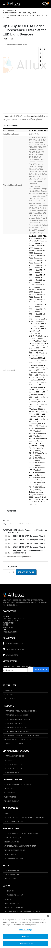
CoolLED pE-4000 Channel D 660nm (37, 306)
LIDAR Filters (9, 813)
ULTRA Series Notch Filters (14, 723)
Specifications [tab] (12, 125)
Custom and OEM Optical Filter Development (22, 736)
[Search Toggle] (44, 3)
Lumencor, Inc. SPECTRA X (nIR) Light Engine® (38, 336)
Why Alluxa (9, 690)
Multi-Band (29, 524)
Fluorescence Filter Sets (17, 524)
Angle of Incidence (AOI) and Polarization (21, 834)
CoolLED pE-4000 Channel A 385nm (37, 248)
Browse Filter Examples (13, 744)
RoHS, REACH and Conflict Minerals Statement (22, 911)
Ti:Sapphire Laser (36, 492)
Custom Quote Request (13, 895)
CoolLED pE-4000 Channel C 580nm (37, 292)
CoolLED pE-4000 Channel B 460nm (37, 262)
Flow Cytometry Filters (13, 821)
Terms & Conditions (12, 903)
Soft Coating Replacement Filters (17, 740)
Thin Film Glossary (11, 801)
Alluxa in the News (12, 870)
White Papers (9, 793)
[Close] (48, 916)
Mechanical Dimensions (14, 858)
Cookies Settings (25, 929)
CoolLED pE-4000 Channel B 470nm (37, 267)
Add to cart (27, 572)
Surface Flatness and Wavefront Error (20, 846)
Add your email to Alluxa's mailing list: (19, 667)
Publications (9, 789)
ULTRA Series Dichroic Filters (15, 727)
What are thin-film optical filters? (18, 785)
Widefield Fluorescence (38, 130)
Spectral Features (11, 842)
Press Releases (10, 879)
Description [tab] (11, 511)
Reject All (25, 936)
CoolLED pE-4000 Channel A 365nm (38, 243)
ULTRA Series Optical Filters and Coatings (20, 711)
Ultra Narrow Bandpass (14, 756)
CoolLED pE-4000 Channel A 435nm (37, 258)
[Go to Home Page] (3, 10)
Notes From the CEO (12, 875)
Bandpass (8, 760)
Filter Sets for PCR (11, 772)
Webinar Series (10, 797)
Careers (7, 899)
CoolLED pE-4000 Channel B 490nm (37, 272)
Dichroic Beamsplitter (13, 764)
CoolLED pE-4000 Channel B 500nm (37, 277)
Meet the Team (10, 699)
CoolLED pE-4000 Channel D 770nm (37, 316)
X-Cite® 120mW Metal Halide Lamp (38, 501)
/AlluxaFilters (12, 655)
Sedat (35, 524)
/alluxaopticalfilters (14, 644)
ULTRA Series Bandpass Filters (16, 715)
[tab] (26, 516)
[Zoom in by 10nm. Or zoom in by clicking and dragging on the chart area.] (40, 49)
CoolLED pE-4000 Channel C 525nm (37, 282)
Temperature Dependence (14, 850)
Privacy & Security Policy (14, 907)
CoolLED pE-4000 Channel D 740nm (37, 311)
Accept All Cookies (25, 943)
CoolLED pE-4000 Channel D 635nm (37, 301)
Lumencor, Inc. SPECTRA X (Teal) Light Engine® (38, 340)
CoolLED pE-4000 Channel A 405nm (37, 253)
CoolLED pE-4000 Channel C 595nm (37, 296)
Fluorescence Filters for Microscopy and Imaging (24, 817)
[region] (25, 930)
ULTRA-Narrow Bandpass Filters (17, 719)
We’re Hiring (9, 695)
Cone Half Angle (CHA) (13, 838)
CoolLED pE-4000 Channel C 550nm (37, 287)
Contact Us (9, 891)
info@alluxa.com (10, 632)
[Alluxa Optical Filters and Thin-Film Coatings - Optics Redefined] (13, 4)
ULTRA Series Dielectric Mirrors (16, 731)
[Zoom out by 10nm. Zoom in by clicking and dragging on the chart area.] (45, 49)
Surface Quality (10, 854)
